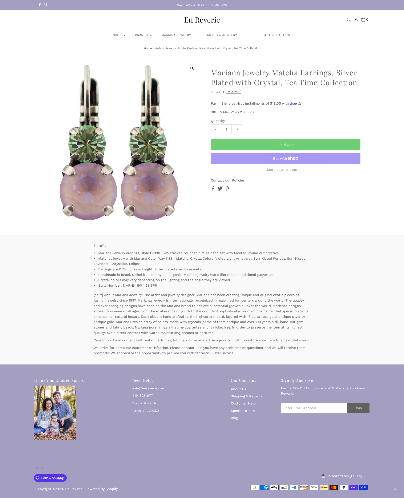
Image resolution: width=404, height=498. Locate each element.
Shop (118, 35)
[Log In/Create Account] (356, 19)
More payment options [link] (285, 170)
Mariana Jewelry (176, 35)
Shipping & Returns (246, 396)
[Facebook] (40, 5)
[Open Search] (349, 19)
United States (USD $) (344, 476)
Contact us (220, 180)
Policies (238, 180)
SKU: (215, 112)
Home (148, 48)
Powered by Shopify (101, 489)
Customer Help (243, 403)
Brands (142, 35)
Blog (250, 35)
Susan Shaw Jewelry (219, 35)
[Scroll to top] (395, 489)
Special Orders (243, 411)
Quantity (218, 121)
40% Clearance (277, 35)
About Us (238, 389)
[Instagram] (45, 5)
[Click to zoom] (192, 68)
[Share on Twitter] (220, 189)
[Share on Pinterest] (227, 189)
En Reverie (202, 19)
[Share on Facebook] (213, 189)
